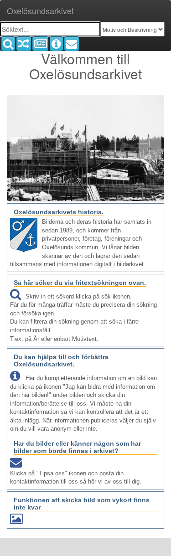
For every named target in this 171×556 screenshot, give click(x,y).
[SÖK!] (8, 43)
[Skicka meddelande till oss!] (71, 43)
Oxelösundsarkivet (40, 10)
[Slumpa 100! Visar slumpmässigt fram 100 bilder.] (23, 43)
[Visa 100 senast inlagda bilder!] (40, 43)
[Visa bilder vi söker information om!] (56, 43)
